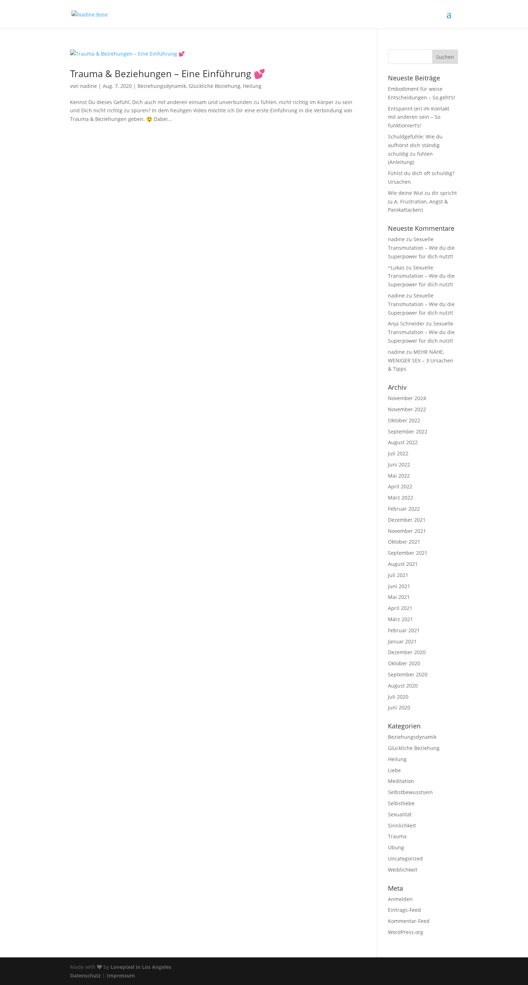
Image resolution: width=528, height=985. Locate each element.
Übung (396, 847)
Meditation (401, 781)
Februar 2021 (404, 630)
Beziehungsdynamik (162, 86)
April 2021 (400, 608)
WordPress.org (405, 932)
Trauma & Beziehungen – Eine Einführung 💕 (167, 73)
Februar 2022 (404, 508)
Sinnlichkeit (402, 825)
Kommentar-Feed (409, 921)
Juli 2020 (398, 696)
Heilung (252, 86)
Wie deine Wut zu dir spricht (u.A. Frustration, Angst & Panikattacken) (422, 201)
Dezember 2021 (407, 519)
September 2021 (407, 552)
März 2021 (400, 619)
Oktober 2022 (404, 420)
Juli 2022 (398, 453)
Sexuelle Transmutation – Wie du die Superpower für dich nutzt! (421, 248)
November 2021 (407, 530)
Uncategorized (405, 858)
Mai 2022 (399, 475)
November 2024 (407, 398)
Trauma (397, 836)
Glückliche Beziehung (214, 86)
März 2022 (400, 497)
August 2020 (403, 685)
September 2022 (407, 431)
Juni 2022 (399, 464)
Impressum (121, 975)
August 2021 (403, 563)
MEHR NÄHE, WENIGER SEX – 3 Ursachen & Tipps (420, 360)
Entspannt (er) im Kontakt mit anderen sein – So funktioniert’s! (418, 117)
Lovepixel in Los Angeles (141, 966)
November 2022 (407, 409)
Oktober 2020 (404, 663)
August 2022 (403, 442)
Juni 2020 (399, 707)
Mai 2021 (399, 597)
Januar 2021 (402, 641)
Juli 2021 (398, 575)
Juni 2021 (399, 586)
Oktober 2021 (404, 541)
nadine (88, 86)
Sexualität (400, 814)
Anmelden (400, 899)
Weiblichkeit (402, 869)
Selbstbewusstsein (410, 792)
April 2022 (400, 486)
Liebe (394, 770)
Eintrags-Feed (404, 909)
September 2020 (407, 674)
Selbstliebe (401, 803)
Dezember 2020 (407, 652)
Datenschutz (85, 975)
